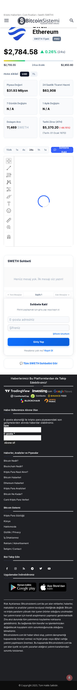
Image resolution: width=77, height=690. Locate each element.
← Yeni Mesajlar (14, 295)
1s (17, 149)
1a (45, 149)
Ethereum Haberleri (14, 483)
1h (39, 149)
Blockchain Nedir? (13, 466)
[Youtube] (49, 568)
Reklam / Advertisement (16, 543)
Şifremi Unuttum (61, 333)
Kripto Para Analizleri (15, 488)
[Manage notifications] (69, 678)
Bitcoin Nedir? (11, 460)
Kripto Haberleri (12, 14)
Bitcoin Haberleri (12, 477)
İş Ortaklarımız (11, 537)
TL (33, 74)
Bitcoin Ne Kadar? (13, 494)
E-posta (9, 433)
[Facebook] (7, 568)
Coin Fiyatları (29, 14)
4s (23, 149)
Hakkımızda (10, 526)
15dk (9, 149)
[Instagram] (15, 568)
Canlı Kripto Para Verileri (16, 499)
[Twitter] (40, 568)
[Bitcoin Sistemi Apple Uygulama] (53, 591)
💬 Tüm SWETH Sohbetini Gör (39, 363)
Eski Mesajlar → (62, 295)
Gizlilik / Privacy (12, 532)
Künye (7, 521)
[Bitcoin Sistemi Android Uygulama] (23, 591)
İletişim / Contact (12, 548)
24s (31, 149)
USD (24, 74)
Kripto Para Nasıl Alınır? (16, 472)
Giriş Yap (38, 341)
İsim (6, 425)
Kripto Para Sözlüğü (14, 515)
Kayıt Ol (48, 350)
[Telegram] (32, 568)
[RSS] (24, 568)
